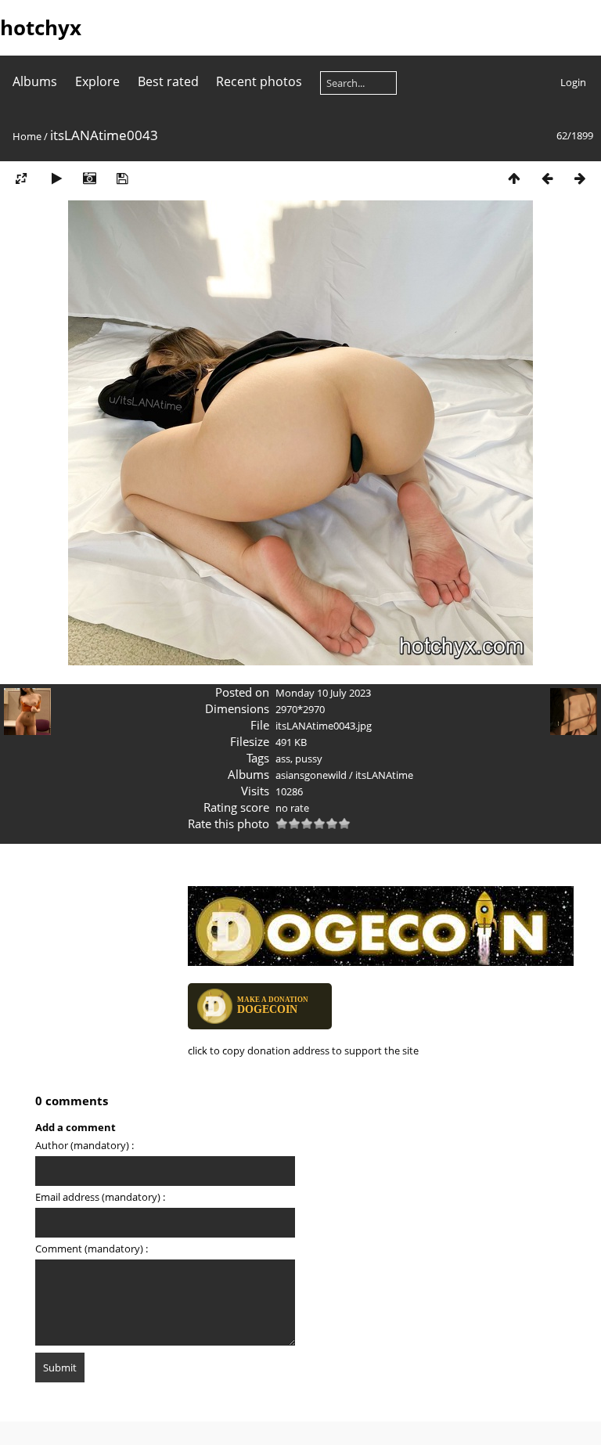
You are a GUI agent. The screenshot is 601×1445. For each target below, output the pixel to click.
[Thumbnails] (514, 178)
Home (27, 136)
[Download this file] (122, 178)
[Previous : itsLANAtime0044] (547, 178)
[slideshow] (56, 178)
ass (282, 758)
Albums (35, 81)
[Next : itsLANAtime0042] (579, 178)
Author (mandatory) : (84, 1145)
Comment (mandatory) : (91, 1248)
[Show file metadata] (89, 178)
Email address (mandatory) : (100, 1197)
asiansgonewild (311, 775)
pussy (308, 758)
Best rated (168, 81)
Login (573, 82)
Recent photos (259, 81)
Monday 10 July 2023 (323, 693)
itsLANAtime (384, 775)
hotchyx (40, 27)
